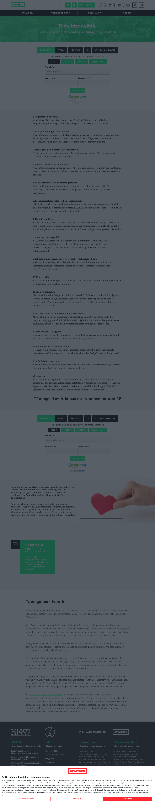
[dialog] (77, 785)
